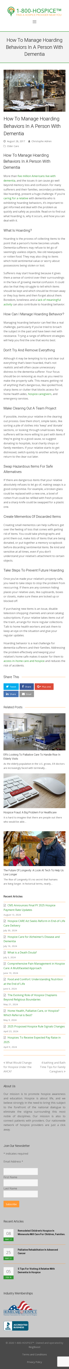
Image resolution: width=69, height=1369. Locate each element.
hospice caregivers (39, 394)
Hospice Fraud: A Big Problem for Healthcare (30, 812)
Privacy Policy (34, 1362)
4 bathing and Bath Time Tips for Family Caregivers (52, 1067)
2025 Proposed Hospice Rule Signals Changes (36, 1026)
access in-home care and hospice (24, 661)
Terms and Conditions (34, 1354)
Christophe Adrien (41, 141)
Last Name (10, 1188)
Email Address (13, 1161)
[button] (11, 686)
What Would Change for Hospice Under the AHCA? (18, 1067)
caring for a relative (16, 198)
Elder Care (13, 146)
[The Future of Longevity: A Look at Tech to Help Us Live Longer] (35, 848)
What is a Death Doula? (22, 952)
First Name (10, 1177)
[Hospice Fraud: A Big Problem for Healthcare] (35, 790)
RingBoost (34, 1347)
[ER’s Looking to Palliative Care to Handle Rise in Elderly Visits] (35, 731)
